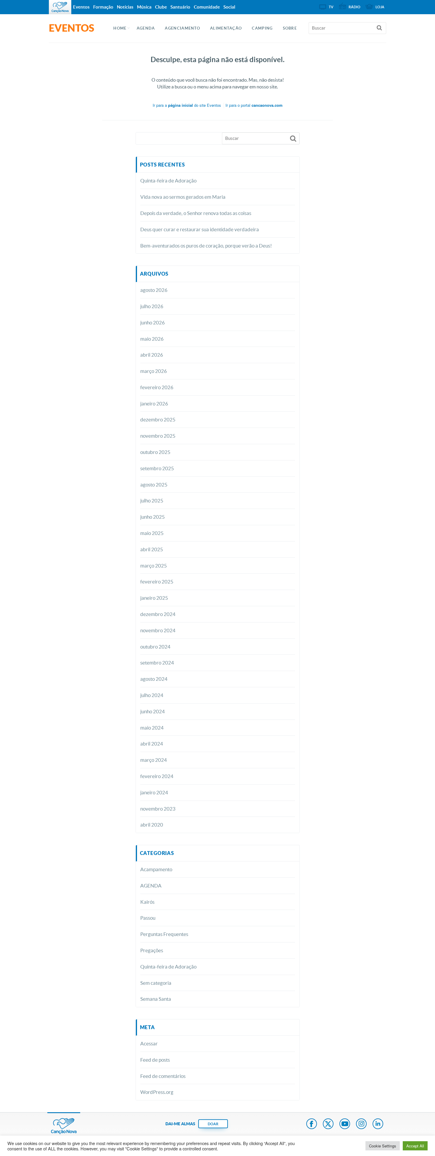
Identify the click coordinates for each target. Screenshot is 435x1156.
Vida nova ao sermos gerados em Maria (182, 197)
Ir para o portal (254, 105)
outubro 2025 (155, 452)
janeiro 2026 (154, 403)
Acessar (149, 1043)
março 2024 (153, 760)
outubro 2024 (155, 646)
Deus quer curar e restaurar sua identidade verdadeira (199, 229)
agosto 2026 (153, 290)
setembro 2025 (157, 468)
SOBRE (290, 28)
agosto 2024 (153, 679)
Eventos (81, 6)
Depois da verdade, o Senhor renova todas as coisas (195, 213)
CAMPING (262, 28)
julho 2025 (151, 500)
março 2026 (153, 371)
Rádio (354, 7)
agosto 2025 (153, 484)
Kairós (147, 902)
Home (119, 28)
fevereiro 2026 (156, 387)
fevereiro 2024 (156, 776)
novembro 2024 (157, 630)
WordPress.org (156, 1092)
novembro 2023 (157, 808)
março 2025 (153, 565)
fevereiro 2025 (156, 581)
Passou (147, 918)
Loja (380, 7)
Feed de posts (155, 1060)
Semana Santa (155, 999)
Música (144, 6)
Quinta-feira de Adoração (168, 180)
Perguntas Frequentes (164, 934)
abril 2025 (151, 549)
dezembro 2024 (157, 614)
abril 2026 (151, 355)
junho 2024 (152, 711)
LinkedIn (378, 1124)
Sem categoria (155, 983)
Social (229, 6)
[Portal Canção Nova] (60, 7)
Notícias (125, 6)
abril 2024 (151, 743)
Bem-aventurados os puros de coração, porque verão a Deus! (206, 245)
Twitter (328, 1124)
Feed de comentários (163, 1076)
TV (331, 7)
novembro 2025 (157, 436)
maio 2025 (152, 533)
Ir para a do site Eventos (187, 105)
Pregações (151, 950)
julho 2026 (151, 306)
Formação (103, 6)
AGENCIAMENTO (182, 28)
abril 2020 (151, 824)
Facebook (311, 1124)
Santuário (180, 6)
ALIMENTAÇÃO (226, 28)
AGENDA (146, 28)
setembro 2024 (157, 662)
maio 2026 (152, 339)
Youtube (344, 1124)
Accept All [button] (415, 1146)
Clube (161, 6)
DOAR (213, 1124)
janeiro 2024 (154, 792)
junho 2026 (152, 322)
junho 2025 (152, 517)
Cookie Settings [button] (382, 1146)
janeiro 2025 (154, 598)
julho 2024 (151, 695)
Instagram (361, 1124)
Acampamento (156, 869)
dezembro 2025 (157, 419)
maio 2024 (152, 727)
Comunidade (207, 6)
